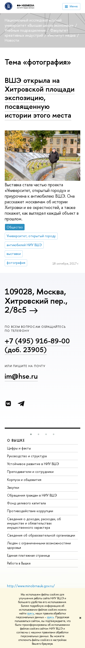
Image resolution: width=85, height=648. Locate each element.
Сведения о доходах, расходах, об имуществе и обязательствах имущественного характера (34, 523)
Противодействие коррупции (30, 511)
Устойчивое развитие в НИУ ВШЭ (33, 464)
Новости (12, 40)
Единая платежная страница (28, 555)
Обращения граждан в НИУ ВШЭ (32, 495)
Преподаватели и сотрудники (30, 471)
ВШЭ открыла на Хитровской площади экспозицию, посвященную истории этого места (40, 97)
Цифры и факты (19, 448)
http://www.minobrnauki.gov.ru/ (31, 586)
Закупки (13, 487)
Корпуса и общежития (24, 479)
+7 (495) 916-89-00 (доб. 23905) (37, 345)
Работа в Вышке (19, 563)
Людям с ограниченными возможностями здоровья (39, 545)
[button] (31, 434)
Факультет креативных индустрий (36, 33)
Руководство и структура (27, 456)
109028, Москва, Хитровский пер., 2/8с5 (36, 300)
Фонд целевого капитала (26, 503)
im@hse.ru (21, 376)
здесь (30, 613)
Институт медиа (62, 35)
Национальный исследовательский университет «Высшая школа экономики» (40, 23)
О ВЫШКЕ (16, 440)
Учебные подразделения (26, 30)
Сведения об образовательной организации (41, 535)
